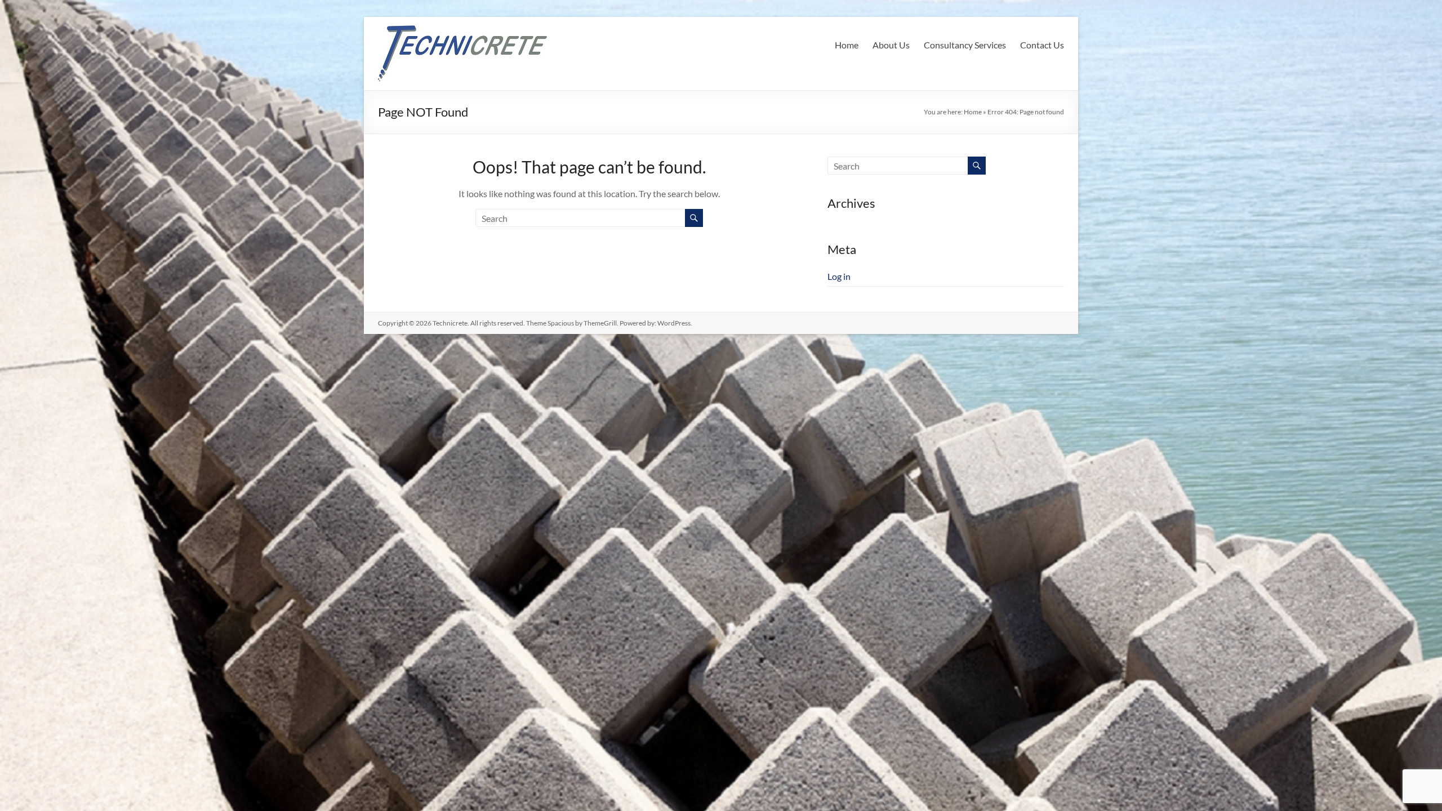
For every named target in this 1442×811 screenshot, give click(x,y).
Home (846, 44)
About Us (891, 44)
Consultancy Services (965, 44)
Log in (839, 276)
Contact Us (1042, 44)
